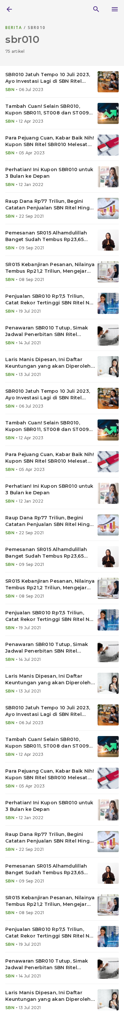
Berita (14, 27)
